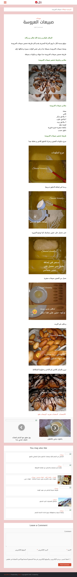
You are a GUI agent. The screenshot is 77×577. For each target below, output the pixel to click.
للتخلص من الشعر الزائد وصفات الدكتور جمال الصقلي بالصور (46, 456)
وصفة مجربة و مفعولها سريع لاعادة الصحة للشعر (49, 512)
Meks (19, 574)
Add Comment (38, 27)
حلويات (54, 477)
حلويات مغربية (40, 477)
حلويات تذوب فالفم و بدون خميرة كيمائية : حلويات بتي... (40, 479)
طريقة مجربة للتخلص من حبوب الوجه (47, 490)
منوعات (38, 18)
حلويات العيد (48, 477)
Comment (67, 531)
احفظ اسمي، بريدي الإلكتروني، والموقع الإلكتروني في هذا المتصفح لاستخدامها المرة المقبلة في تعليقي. (37, 559)
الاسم (69, 550)
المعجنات (62, 414)
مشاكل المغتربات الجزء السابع (48, 501)
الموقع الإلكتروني (20, 550)
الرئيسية (69, 9)
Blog (64, 9)
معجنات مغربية (52, 414)
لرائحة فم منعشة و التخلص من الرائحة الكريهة (48, 468)
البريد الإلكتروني (42, 550)
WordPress (7, 574)
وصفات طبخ (42, 414)
